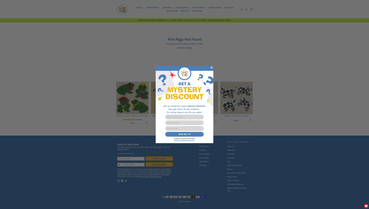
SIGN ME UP (184, 134)
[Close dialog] (212, 68)
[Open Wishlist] (366, 206)
